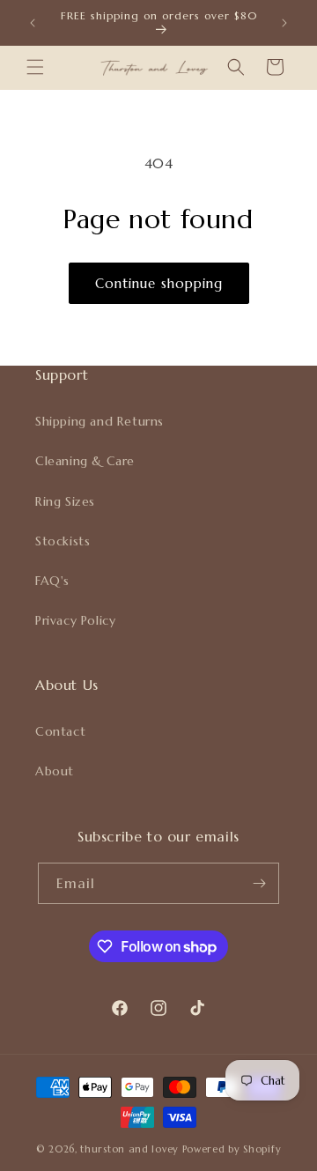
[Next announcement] (284, 23)
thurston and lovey (130, 1149)
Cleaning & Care (85, 461)
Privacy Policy (75, 620)
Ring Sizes (65, 501)
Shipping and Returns (99, 421)
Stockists (62, 541)
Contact (60, 731)
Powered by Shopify (232, 1149)
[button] (35, 67)
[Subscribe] (259, 883)
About (54, 771)
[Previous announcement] (32, 23)
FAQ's (52, 581)
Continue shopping (159, 283)
